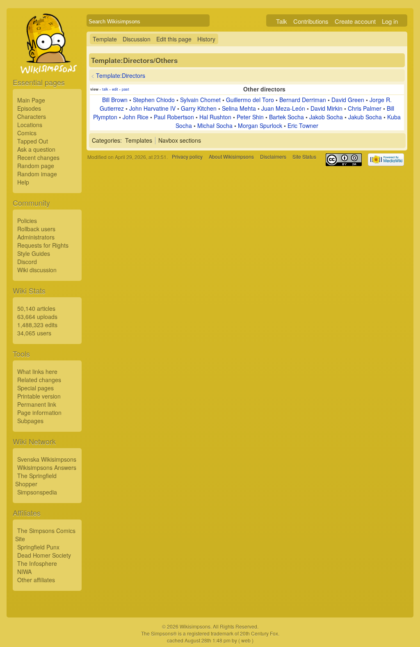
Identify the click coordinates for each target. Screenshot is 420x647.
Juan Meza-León (283, 108)
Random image (37, 174)
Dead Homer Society (44, 555)
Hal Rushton (215, 117)
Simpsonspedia (37, 492)
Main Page (31, 100)
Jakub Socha (365, 117)
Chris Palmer (364, 108)
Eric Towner (303, 125)
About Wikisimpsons (231, 156)
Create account (355, 21)
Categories (106, 140)
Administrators (36, 237)
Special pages (35, 388)
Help (23, 182)
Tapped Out (32, 141)
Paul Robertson (174, 117)
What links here (37, 371)
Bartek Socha (286, 117)
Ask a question (36, 149)
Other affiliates (36, 580)
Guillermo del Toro (250, 100)
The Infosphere (37, 563)
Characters (31, 116)
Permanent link (36, 404)
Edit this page (174, 39)
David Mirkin (326, 108)
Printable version (39, 396)
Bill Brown (115, 100)
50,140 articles (36, 308)
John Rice (135, 117)
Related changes (39, 380)
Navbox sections (179, 140)
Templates (138, 140)
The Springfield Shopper (36, 480)
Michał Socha (215, 125)
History (206, 39)
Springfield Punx (38, 547)
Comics (27, 133)
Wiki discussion (37, 270)
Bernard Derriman (302, 100)
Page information (39, 412)
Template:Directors (120, 75)
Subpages (30, 421)
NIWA (24, 571)
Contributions (311, 21)
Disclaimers (273, 156)
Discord (27, 261)
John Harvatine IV (152, 108)
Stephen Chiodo (154, 100)
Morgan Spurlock (260, 125)
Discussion (137, 39)
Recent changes (38, 157)
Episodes (29, 108)
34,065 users (34, 333)
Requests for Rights (42, 245)
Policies (27, 220)
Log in (390, 21)
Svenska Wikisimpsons (46, 459)
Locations (29, 125)
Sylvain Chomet (200, 100)
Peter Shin (250, 117)
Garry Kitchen (199, 108)
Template (105, 39)
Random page (35, 166)
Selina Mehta (239, 108)
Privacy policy (187, 156)
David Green (347, 100)
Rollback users (36, 229)
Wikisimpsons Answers (46, 467)
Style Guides (33, 253)
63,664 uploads (37, 316)
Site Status (304, 156)
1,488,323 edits (37, 325)
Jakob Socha (326, 117)
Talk (281, 21)
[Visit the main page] (47, 62)
